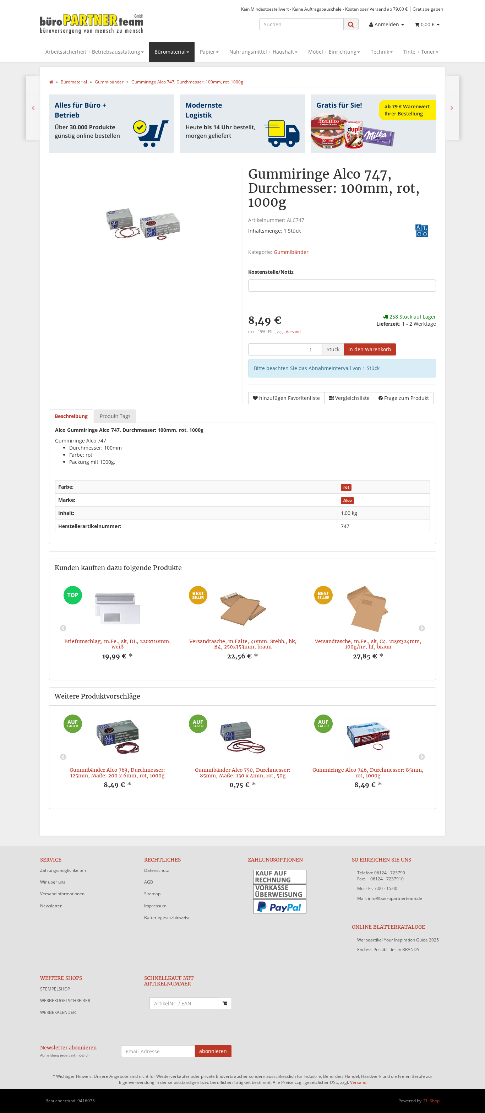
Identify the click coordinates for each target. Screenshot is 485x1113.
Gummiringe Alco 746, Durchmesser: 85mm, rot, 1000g (368, 772)
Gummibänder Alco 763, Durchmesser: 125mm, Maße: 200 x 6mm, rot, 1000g (117, 772)
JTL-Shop (431, 1101)
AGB (148, 882)
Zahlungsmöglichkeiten (63, 870)
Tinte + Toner (419, 51)
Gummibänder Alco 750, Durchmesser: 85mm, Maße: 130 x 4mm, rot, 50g (242, 772)
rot (346, 487)
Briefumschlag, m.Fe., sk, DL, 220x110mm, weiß (117, 644)
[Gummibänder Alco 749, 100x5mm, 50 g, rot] (452, 108)
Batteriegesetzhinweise (167, 917)
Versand (293, 331)
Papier (207, 51)
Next (421, 628)
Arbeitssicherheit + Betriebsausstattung (92, 51)
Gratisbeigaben (428, 9)
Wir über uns (52, 882)
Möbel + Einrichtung (332, 51)
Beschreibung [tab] (71, 416)
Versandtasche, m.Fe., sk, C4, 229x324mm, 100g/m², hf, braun (368, 644)
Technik (380, 51)
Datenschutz (156, 870)
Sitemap (152, 894)
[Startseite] (51, 82)
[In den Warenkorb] (225, 1003)
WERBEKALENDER (58, 1012)
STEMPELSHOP (55, 989)
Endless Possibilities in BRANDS (388, 949)
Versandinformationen (62, 894)
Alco (347, 500)
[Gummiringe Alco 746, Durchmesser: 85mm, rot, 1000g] (33, 108)
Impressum (155, 906)
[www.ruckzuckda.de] (104, 23)
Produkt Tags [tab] (115, 416)
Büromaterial (170, 51)
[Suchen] (351, 24)
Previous (63, 628)
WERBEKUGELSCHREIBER (65, 1001)
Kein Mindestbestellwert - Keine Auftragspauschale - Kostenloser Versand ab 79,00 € (324, 9)
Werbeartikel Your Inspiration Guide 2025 (398, 940)
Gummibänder (291, 252)
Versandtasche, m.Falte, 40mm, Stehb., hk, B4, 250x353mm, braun (242, 644)
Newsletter (51, 906)
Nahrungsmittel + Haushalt (261, 51)
